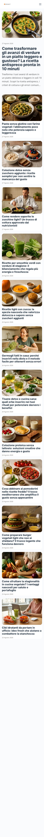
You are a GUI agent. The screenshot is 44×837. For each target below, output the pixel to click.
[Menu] (40, 4)
